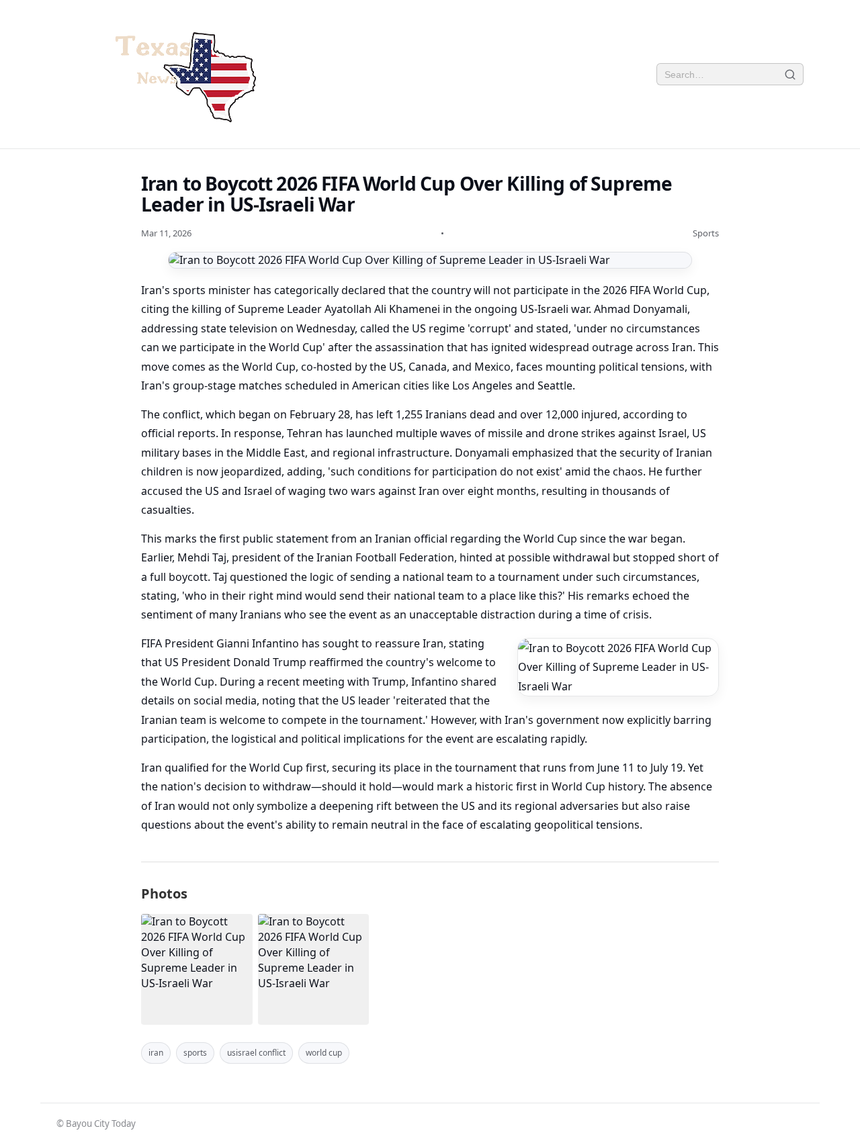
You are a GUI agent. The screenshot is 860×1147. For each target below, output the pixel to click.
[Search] (790, 74)
